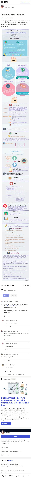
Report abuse (21, 374)
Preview (14, 295)
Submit (6, 295)
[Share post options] (28, 475)
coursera (10, 18)
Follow (15, 436)
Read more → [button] (6, 423)
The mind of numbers (13, 306)
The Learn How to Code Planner (12, 465)
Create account (25, 2)
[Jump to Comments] (11, 475)
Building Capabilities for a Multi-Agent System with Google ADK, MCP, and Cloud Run (15, 401)
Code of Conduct (11, 374)
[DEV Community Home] (6, 2)
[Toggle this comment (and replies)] (2, 304)
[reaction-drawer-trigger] (4, 475)
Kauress (7, 6)
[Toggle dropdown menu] (29, 301)
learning (3, 18)
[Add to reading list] (17, 475)
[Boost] (24, 475)
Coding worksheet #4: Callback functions (12, 471)
